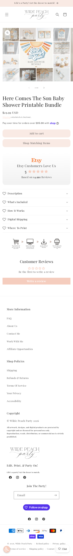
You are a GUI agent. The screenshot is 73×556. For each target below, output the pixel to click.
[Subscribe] (55, 495)
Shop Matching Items (36, 143)
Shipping (6, 117)
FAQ (9, 318)
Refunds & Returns (18, 378)
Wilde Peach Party (23, 543)
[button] (7, 14)
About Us (12, 326)
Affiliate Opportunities (20, 349)
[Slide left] (29, 88)
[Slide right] (44, 88)
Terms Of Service (16, 385)
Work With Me (15, 341)
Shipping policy (36, 549)
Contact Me (13, 333)
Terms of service (18, 549)
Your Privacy (14, 393)
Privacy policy (59, 543)
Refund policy (42, 543)
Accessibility (14, 401)
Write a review (36, 281)
